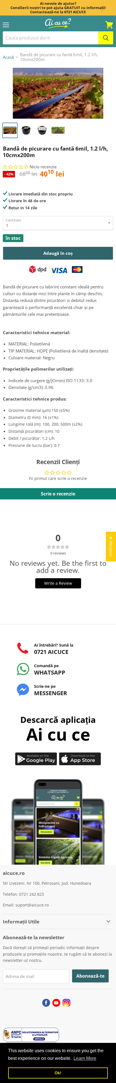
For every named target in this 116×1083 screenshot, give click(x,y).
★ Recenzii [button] (111, 546)
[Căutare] (105, 37)
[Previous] (15, 93)
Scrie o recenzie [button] (58, 494)
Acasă (8, 57)
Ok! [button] (58, 1073)
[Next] (100, 93)
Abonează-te (90, 976)
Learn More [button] (84, 1058)
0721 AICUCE (75, 11)
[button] (16, 166)
